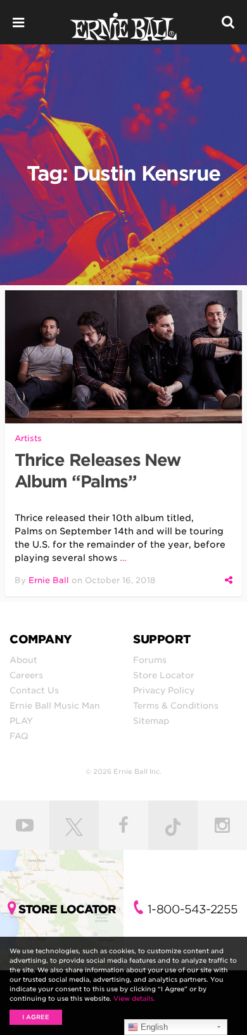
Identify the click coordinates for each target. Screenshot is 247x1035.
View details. (134, 998)
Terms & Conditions (175, 705)
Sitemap (151, 721)
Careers (26, 675)
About (23, 660)
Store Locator (163, 675)
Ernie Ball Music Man (55, 705)
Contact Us (34, 690)
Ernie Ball (48, 580)
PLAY (21, 721)
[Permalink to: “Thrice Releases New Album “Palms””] (124, 357)
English (153, 1027)
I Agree (35, 1016)
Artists (28, 438)
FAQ (19, 736)
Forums (150, 660)
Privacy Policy (163, 690)
